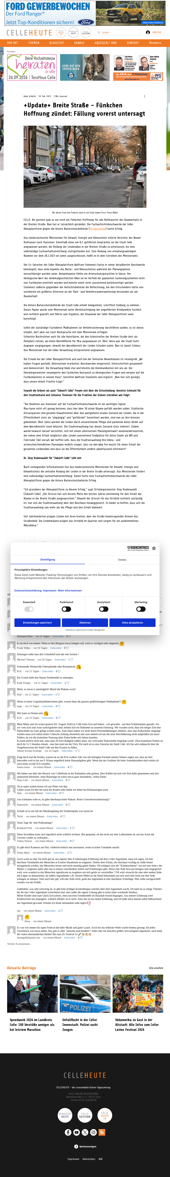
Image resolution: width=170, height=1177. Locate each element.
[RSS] (102, 1132)
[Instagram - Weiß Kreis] (93, 1132)
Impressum (73, 1159)
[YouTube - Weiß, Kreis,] (76, 1132)
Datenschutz (89, 1159)
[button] (80, 43)
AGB (100, 1159)
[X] (85, 1132)
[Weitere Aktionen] (144, 96)
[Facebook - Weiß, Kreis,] (68, 1132)
